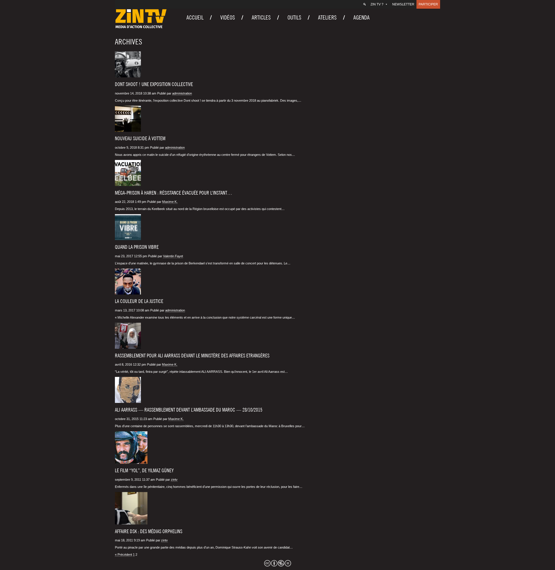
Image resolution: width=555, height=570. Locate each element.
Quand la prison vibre (137, 247)
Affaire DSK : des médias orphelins (148, 531)
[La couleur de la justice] (128, 293)
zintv (174, 479)
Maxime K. (170, 202)
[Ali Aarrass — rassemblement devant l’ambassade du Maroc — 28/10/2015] (128, 401)
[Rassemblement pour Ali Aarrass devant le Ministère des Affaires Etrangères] (128, 347)
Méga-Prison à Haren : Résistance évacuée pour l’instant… (173, 193)
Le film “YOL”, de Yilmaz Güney (144, 470)
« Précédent (123, 554)
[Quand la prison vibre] (128, 238)
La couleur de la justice (139, 301)
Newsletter (403, 4)
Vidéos (227, 17)
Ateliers (327, 17)
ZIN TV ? (377, 4)
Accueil (195, 17)
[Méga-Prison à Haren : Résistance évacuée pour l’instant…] (128, 184)
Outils (294, 17)
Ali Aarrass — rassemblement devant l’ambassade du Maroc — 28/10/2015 (188, 410)
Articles (261, 17)
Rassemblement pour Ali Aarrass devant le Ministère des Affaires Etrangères (192, 355)
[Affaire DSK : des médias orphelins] (131, 522)
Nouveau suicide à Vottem (140, 138)
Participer (428, 4)
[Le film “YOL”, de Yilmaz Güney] (131, 462)
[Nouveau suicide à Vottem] (128, 130)
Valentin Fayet (173, 256)
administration (182, 93)
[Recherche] (364, 4)
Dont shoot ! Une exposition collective (154, 84)
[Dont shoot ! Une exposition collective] (128, 75)
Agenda (361, 17)
